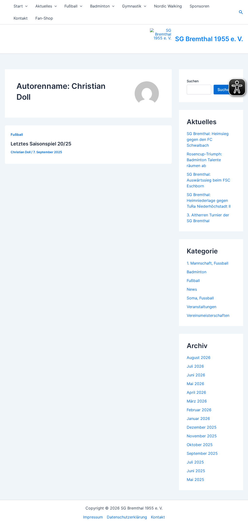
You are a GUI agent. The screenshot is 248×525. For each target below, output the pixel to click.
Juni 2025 (196, 470)
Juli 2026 (195, 366)
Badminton (100, 6)
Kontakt (21, 18)
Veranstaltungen (201, 306)
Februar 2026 (199, 409)
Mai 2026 (195, 383)
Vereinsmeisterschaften (208, 315)
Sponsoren (199, 6)
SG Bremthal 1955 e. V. (209, 39)
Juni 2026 (196, 375)
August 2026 (198, 357)
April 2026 (196, 392)
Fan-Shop (44, 18)
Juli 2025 (195, 462)
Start (18, 6)
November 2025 (202, 436)
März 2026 (197, 401)
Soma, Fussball (200, 298)
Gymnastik (131, 6)
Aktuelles (43, 6)
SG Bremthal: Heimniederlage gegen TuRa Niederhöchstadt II (209, 200)
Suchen (193, 81)
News (192, 289)
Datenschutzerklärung (127, 517)
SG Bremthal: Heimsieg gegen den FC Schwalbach (208, 139)
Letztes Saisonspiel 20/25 (41, 144)
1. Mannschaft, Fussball (207, 263)
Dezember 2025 (202, 427)
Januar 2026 (198, 418)
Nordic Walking (168, 6)
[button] (25, 6)
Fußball (71, 6)
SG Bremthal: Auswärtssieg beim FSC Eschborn (208, 180)
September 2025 (202, 453)
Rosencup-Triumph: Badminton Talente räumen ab (204, 160)
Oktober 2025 (200, 444)
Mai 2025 (195, 479)
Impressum (93, 517)
